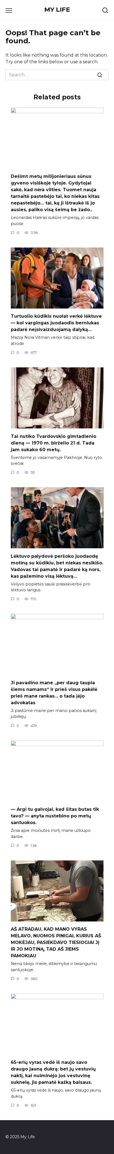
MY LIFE (57, 9)
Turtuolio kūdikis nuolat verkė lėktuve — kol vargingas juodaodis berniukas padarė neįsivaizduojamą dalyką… (56, 323)
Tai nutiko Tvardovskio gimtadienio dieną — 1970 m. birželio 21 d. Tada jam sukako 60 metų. (53, 442)
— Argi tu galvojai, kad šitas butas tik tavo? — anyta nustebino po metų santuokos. (55, 816)
